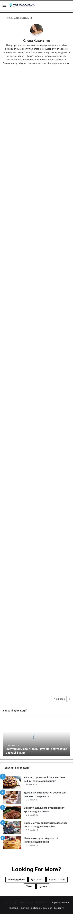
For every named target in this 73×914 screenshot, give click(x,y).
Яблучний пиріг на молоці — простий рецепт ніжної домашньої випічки (34, 572)
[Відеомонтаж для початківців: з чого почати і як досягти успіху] (12, 827)
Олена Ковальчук (36, 40)
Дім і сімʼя (37, 879)
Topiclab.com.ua (60, 902)
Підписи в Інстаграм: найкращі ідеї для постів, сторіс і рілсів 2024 (33, 235)
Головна (13, 907)
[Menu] (4, 6)
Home (8, 17)
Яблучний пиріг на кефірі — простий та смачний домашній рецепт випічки (36, 506)
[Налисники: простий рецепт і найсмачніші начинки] (12, 842)
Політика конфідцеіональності (36, 907)
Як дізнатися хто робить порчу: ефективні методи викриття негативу (34, 301)
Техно (29, 886)
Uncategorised (15, 85)
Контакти (59, 907)
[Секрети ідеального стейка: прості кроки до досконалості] (12, 812)
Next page (59, 698)
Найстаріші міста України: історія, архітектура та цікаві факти (35, 97)
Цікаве (10, 448)
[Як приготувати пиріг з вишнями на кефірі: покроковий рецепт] (12, 782)
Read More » (16, 133)
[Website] (36, 69)
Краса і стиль (57, 879)
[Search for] (68, 6)
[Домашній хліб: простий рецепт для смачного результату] (12, 797)
